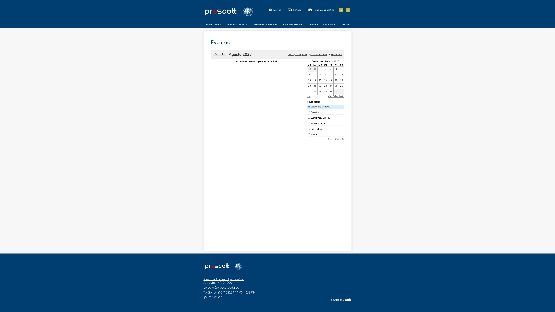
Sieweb (277, 10)
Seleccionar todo (336, 139)
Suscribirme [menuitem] (336, 54)
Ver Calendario (336, 96)
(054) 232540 (227, 292)
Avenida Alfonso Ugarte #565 (224, 280)
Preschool (316, 112)
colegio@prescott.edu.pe (221, 287)
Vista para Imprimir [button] (297, 54)
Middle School (318, 123)
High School (317, 129)
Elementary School (320, 117)
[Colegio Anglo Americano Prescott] (229, 11)
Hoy (309, 96)
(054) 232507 (213, 297)
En (348, 10)
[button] (213, 25)
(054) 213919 (246, 292)
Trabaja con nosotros (323, 10)
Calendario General (320, 106)
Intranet (314, 134)
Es (341, 10)
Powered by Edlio (341, 299)
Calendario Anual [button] (318, 54)
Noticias (297, 10)
